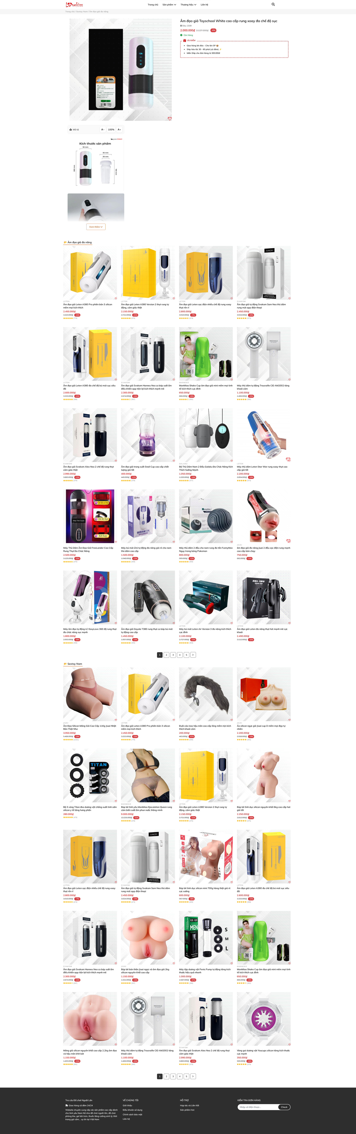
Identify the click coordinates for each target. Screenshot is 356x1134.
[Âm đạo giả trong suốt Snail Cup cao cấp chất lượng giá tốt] (148, 435)
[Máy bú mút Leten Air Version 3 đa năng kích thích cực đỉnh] (206, 597)
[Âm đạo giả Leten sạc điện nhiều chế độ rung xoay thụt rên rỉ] (206, 273)
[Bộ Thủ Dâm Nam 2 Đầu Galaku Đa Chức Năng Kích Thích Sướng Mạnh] (206, 435)
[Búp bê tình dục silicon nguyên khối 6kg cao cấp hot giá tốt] (264, 775)
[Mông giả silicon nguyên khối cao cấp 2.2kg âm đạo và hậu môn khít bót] (90, 1019)
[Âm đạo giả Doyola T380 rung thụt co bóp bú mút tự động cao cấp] (148, 597)
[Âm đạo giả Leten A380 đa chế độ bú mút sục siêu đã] (90, 354)
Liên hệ (126, 1119)
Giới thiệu (127, 1105)
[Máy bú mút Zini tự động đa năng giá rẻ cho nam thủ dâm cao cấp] (148, 516)
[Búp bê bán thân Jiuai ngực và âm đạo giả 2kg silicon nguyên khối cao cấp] (148, 938)
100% (111, 129)
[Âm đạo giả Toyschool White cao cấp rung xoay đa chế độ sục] (121, 70)
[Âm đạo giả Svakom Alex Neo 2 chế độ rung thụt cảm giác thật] (90, 435)
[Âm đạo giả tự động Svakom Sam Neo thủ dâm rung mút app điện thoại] (264, 273)
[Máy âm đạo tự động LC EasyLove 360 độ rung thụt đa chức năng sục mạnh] (90, 597)
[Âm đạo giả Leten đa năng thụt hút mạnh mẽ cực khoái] (264, 597)
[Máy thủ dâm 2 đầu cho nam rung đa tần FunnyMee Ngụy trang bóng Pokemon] (206, 516)
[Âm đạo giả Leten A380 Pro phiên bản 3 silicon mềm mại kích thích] (90, 273)
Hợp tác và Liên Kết (189, 1105)
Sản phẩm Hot (187, 1110)
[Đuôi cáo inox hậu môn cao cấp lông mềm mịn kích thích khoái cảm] (206, 694)
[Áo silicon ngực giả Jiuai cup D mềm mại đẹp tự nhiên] (264, 694)
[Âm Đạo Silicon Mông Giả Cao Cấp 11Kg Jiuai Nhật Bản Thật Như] (90, 694)
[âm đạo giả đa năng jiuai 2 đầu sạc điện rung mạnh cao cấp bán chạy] (264, 516)
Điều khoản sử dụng (132, 1110)
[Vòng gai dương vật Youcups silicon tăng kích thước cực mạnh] (264, 1019)
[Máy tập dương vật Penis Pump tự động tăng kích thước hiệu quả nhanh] (206, 938)
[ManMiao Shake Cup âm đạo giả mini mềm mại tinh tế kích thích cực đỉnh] (206, 354)
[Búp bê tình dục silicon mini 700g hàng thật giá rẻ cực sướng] (206, 856)
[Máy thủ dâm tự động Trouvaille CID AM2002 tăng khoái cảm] (264, 354)
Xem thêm (94, 226)
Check (284, 1107)
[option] (121, 70)
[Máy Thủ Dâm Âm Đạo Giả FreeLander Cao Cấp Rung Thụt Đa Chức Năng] (90, 516)
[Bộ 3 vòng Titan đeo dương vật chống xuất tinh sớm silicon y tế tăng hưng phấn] (90, 775)
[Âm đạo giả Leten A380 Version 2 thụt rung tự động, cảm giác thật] (148, 273)
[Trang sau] (193, 655)
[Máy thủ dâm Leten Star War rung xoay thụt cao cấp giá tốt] (264, 435)
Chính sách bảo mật (132, 1114)
